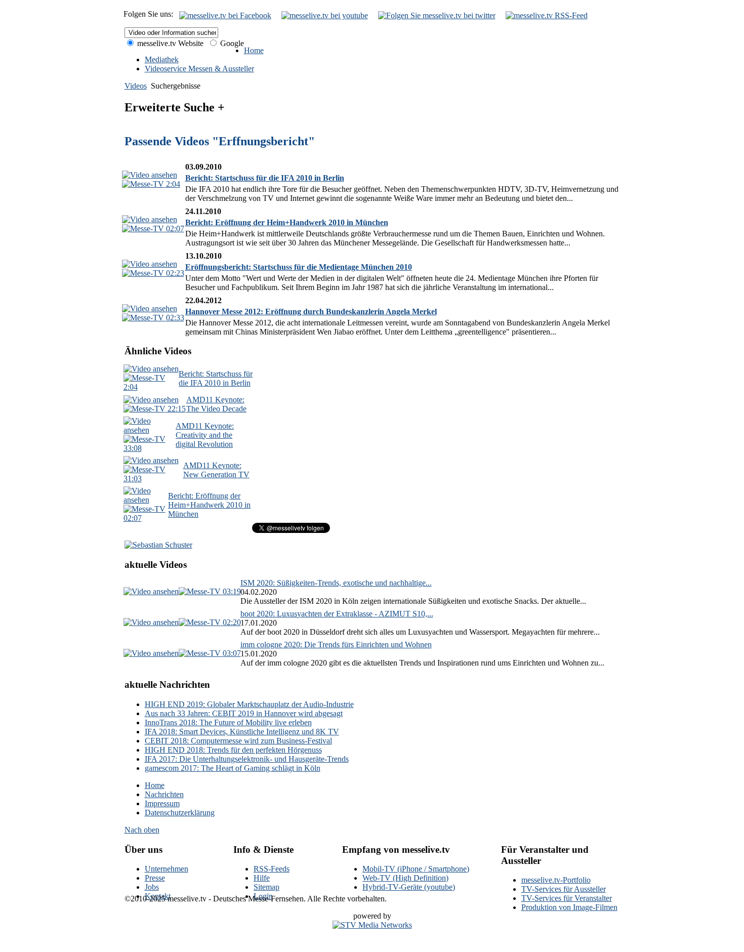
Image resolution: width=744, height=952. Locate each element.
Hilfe (262, 878)
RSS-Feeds (272, 868)
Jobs (152, 887)
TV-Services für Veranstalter (566, 898)
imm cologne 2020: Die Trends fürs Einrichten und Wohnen (336, 644)
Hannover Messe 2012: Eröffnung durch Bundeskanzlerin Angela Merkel (311, 311)
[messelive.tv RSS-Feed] (547, 15)
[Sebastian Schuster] (158, 545)
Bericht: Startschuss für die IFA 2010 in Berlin (264, 178)
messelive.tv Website (169, 43)
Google (231, 43)
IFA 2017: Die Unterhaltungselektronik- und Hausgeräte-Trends (247, 759)
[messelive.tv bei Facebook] (225, 15)
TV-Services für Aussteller (563, 889)
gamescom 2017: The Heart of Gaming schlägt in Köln (232, 768)
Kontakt (158, 896)
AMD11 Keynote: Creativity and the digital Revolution (205, 435)
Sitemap (266, 887)
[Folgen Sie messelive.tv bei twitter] (436, 15)
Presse (155, 878)
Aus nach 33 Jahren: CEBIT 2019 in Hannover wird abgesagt (244, 713)
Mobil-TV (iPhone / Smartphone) (415, 868)
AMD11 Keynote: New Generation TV (216, 470)
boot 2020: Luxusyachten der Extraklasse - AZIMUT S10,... (336, 613)
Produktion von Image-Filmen (569, 907)
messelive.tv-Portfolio (556, 880)
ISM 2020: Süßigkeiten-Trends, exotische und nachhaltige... (336, 582)
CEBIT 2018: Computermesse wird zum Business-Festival (238, 740)
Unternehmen (166, 868)
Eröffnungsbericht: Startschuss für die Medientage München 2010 (298, 267)
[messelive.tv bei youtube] (324, 15)
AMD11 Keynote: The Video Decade (216, 404)
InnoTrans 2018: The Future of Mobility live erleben (228, 722)
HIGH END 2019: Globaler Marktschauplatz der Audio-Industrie (249, 704)
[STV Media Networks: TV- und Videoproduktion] (372, 925)
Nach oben (142, 829)
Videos (136, 85)
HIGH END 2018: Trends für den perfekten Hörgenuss (233, 750)
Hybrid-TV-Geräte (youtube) (408, 887)
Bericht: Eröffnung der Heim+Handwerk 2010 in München (286, 222)
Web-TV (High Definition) (405, 878)
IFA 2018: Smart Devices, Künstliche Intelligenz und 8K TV (242, 731)
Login (263, 896)
